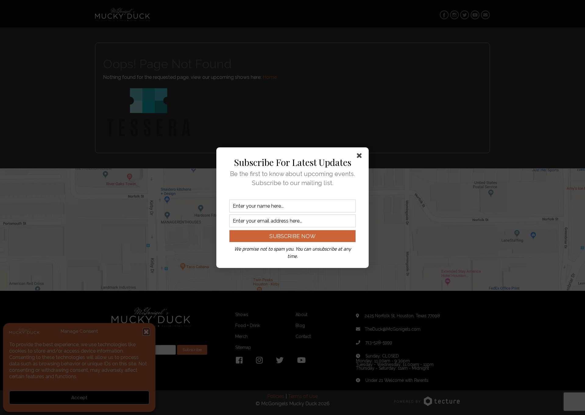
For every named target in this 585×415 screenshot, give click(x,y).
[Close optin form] (360, 156)
